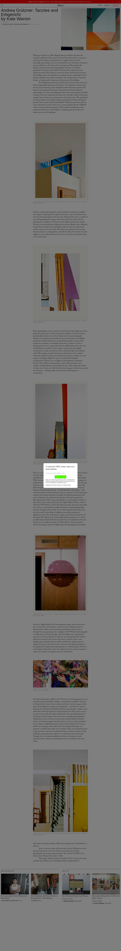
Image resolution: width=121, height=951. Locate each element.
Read (60, 477)
